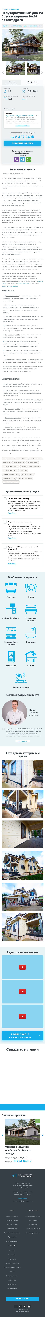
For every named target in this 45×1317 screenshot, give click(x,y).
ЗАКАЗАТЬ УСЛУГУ (22, 1299)
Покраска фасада (12, 1224)
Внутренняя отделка (12, 1220)
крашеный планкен (23, 284)
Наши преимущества (12, 1263)
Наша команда (12, 1288)
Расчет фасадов (33, 1220)
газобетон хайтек (27, 474)
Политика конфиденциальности (22, 1201)
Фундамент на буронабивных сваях (19, 116)
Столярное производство (12, 1233)
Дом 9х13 (24, 470)
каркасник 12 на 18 (9, 478)
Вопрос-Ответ (12, 1280)
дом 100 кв (6, 462)
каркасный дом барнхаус (11, 474)
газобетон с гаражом (25, 478)
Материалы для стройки (32, 1216)
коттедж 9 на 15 (8, 459)
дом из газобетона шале (10, 482)
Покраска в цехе (12, 1228)
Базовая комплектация (11, 83)
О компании (12, 1255)
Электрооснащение (12, 1241)
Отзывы (12, 1272)
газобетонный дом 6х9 (10, 470)
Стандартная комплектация (32, 83)
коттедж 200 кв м (22, 459)
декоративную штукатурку (10, 286)
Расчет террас (33, 1224)
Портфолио (12, 1259)
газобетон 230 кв (36, 459)
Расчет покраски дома (33, 1228)
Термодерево (12, 1237)
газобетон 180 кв (19, 462)
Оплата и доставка (12, 1276)
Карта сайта (12, 1284)
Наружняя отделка (12, 1216)
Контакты (12, 1251)
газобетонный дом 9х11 (10, 466)
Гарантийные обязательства (12, 1267)
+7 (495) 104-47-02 (22, 1309)
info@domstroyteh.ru (22, 1312)
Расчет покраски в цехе (33, 1233)
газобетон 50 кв (32, 462)
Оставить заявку (22, 143)
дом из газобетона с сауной (30, 466)
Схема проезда (22, 1198)
